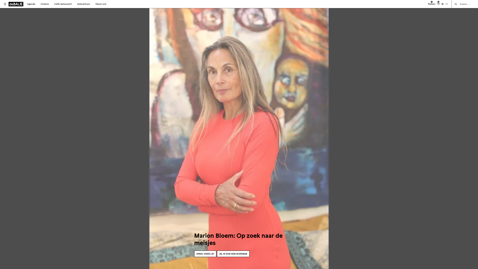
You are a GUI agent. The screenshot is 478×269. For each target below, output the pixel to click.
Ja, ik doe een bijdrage (233, 253)
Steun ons (100, 4)
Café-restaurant (63, 4)
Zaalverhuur (83, 4)
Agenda (31, 4)
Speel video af (205, 253)
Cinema (45, 4)
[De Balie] (15, 4)
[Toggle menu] (5, 4)
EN (447, 4)
